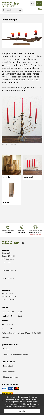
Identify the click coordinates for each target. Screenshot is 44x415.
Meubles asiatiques (10, 377)
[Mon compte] (32, 3)
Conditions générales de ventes (15, 354)
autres (11, 192)
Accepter (22, 411)
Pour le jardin (8, 366)
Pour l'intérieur (9, 372)
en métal (32, 167)
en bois (11, 167)
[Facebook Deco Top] (22, 244)
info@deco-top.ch (9, 270)
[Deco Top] (10, 3)
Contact (6, 349)
